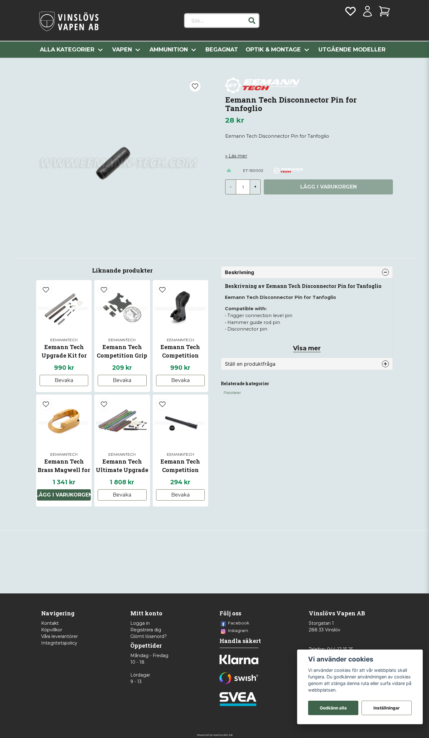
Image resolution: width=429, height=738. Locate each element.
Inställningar (386, 707)
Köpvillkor (51, 630)
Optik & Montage (273, 49)
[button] (251, 20)
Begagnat (221, 49)
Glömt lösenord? (148, 636)
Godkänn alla (333, 707)
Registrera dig (145, 630)
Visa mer (307, 348)
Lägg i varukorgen (64, 495)
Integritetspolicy (59, 643)
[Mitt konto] (367, 11)
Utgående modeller (352, 49)
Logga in (140, 623)
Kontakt (50, 623)
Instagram (238, 630)
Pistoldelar (232, 392)
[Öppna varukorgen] (384, 11)
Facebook (238, 622)
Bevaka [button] (64, 380)
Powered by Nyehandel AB (214, 734)
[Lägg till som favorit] (350, 11)
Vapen (122, 49)
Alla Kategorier (67, 49)
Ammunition (168, 49)
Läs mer (238, 156)
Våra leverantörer (59, 636)
